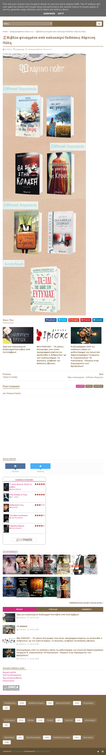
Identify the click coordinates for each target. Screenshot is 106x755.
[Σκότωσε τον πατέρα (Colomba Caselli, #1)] (23, 596)
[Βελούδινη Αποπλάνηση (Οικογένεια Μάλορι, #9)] (50, 574)
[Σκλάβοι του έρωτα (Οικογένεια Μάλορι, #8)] (36, 574)
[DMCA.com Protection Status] (11, 690)
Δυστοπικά (9, 737)
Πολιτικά (69, 720)
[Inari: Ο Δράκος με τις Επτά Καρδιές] (9, 596)
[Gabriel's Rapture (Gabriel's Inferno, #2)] (6, 532)
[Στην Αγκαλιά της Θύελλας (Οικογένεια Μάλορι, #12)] (90, 574)
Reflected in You (17, 505)
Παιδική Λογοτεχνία (62, 737)
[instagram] (103, 751)
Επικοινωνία (8, 681)
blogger (80, 386)
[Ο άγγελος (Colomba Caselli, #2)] (36, 596)
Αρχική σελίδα (9, 672)
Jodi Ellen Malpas (17, 518)
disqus (89, 386)
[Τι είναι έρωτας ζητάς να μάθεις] (6, 490)
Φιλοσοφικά (90, 720)
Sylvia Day (14, 507)
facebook (98, 386)
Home (5, 32)
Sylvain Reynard (16, 528)
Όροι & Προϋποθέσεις (12, 678)
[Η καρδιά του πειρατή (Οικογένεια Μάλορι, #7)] (23, 574)
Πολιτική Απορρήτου (12, 675)
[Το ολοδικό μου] (63, 597)
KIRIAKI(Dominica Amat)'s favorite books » (86, 603)
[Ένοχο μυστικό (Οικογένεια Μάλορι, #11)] (63, 574)
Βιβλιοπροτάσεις (63, 703)
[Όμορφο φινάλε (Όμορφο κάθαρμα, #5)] (77, 574)
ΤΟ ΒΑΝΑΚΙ (22, 626)
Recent (19, 609)
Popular (53, 609)
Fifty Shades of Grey (18, 495)
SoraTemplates (17, 751)
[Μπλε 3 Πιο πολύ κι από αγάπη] (50, 596)
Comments (87, 609)
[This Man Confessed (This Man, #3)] (6, 522)
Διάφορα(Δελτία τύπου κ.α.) (22, 32)
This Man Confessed (18, 515)
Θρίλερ (31, 720)
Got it (61, 13)
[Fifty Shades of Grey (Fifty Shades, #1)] (6, 501)
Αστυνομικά (9, 720)
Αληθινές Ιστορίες (36, 703)
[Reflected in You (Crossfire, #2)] (6, 511)
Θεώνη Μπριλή (16, 489)
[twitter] (98, 751)
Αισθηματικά (10, 703)
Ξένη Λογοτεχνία (33, 737)
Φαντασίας (88, 737)
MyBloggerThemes (42, 751)
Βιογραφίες (88, 703)
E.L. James (14, 497)
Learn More (49, 13)
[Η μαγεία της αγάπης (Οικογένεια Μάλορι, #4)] (9, 574)
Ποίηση (50, 720)
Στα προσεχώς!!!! (10, 551)
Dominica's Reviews (24, 480)
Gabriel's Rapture (17, 526)
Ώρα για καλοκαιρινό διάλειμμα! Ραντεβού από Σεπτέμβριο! (16, 349)
